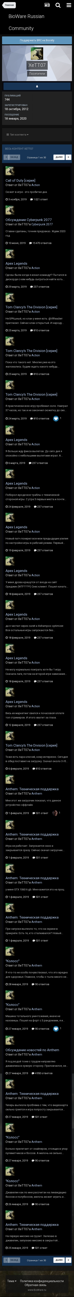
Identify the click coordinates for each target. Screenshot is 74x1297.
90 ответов (41, 984)
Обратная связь (35, 1285)
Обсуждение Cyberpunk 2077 (29, 220)
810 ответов (41, 330)
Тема (11, 1281)
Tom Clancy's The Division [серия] (31, 307)
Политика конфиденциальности (42, 1281)
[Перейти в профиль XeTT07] (10, 170)
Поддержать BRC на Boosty (37, 40)
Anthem (36, 793)
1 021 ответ (40, 199)
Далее (59, 157)
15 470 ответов (42, 243)
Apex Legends (16, 263)
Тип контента (18, 134)
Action (35, 185)
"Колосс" (12, 961)
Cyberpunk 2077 (42, 224)
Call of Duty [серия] (20, 180)
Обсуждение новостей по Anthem (32, 1050)
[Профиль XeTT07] (37, 86)
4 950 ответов (43, 1073)
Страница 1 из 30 (37, 157)
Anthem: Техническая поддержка (32, 789)
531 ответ (41, 813)
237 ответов (41, 286)
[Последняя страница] (68, 157)
